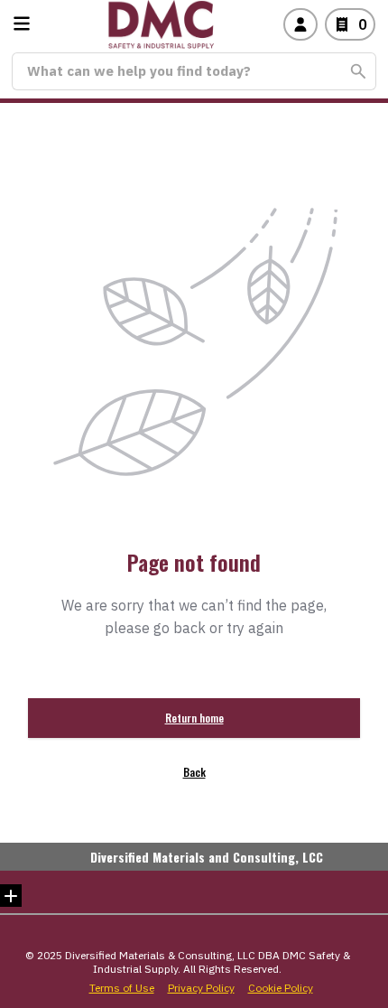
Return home (194, 717)
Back (194, 771)
